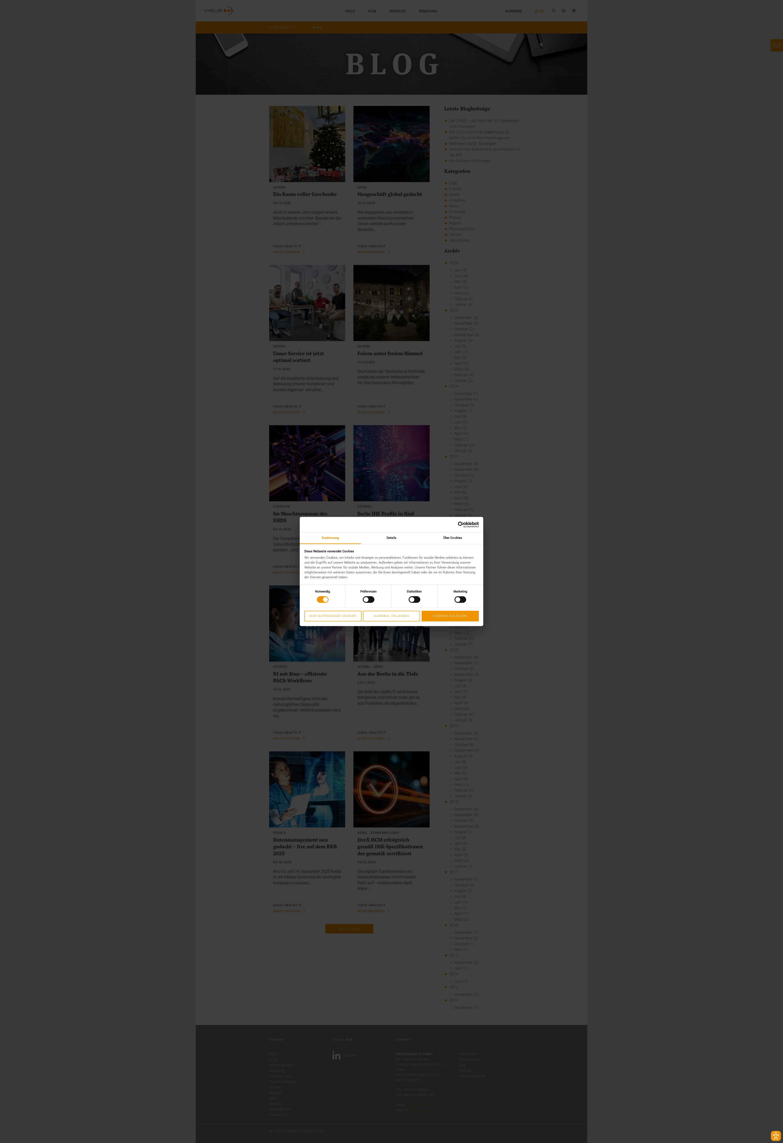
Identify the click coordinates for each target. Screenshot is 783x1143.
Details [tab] (391, 538)
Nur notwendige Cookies (332, 616)
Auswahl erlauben (391, 616)
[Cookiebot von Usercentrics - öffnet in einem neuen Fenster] (461, 524)
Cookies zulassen (450, 616)
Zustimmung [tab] (330, 538)
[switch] (368, 599)
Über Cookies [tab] (452, 538)
